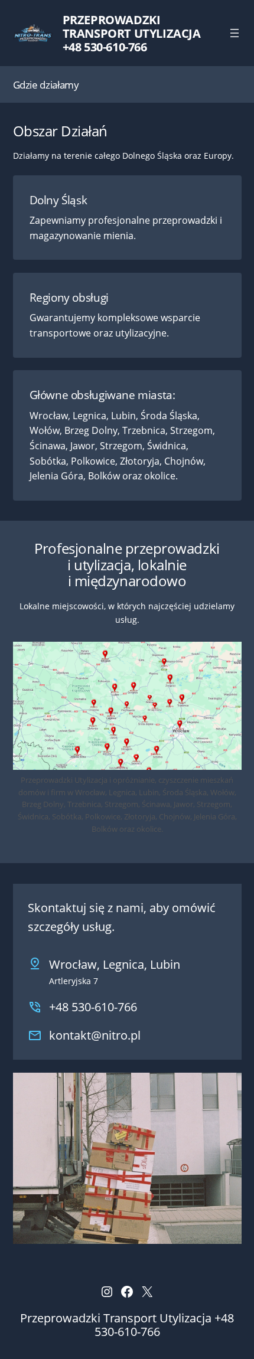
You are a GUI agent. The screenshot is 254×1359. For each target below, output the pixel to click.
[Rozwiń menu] (234, 33)
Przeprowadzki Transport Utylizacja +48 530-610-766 (132, 33)
